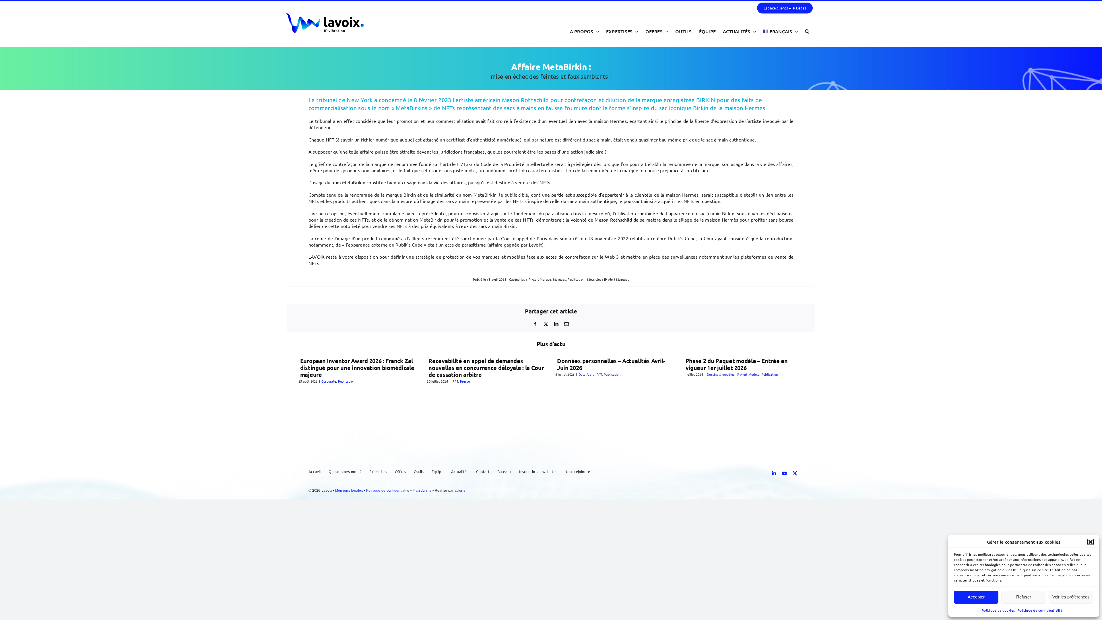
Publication (576, 279)
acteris (460, 491)
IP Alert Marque (539, 279)
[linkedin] (774, 473)
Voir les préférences (1071, 596)
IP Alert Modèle (748, 374)
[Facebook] (535, 324)
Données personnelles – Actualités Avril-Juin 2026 (611, 364)
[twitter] (795, 473)
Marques (559, 279)
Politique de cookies (998, 610)
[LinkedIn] (556, 324)
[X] (546, 324)
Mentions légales (349, 491)
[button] (1090, 542)
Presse (465, 381)
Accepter (976, 596)
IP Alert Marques (616, 279)
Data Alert (586, 374)
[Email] (566, 324)
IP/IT (455, 381)
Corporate (328, 381)
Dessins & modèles (720, 374)
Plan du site (422, 491)
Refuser (1023, 596)
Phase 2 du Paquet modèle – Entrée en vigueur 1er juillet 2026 (737, 364)
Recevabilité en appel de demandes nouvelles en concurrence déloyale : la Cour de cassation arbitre (486, 367)
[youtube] (784, 473)
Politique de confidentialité (1040, 610)
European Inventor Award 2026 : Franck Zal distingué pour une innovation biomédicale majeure (357, 367)
